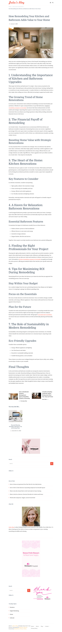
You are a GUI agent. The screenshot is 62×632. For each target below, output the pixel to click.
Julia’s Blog (11, 527)
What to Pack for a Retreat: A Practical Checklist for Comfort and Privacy (26, 494)
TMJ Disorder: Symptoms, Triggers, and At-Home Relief (22, 497)
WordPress (16, 628)
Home (11, 614)
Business (12, 607)
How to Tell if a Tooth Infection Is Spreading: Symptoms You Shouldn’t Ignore (27, 487)
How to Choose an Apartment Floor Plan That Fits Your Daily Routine (25, 484)
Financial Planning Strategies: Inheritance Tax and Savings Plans (15, 427)
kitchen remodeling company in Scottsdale (30, 259)
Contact (47, 626)
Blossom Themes (23, 627)
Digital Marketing (14, 611)
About (37, 626)
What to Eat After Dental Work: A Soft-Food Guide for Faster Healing (25, 491)
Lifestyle (12, 618)
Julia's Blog (15, 625)
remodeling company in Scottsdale (17, 108)
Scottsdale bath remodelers (45, 314)
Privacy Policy (23, 628)
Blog (42, 626)
